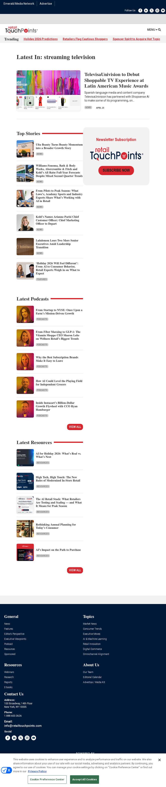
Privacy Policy (37, 771)
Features (42, 279)
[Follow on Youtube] (163, 10)
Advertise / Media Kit (94, 682)
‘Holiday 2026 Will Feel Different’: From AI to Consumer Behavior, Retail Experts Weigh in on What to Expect (58, 268)
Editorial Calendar (92, 677)
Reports (8, 682)
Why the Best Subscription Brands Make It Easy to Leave (57, 359)
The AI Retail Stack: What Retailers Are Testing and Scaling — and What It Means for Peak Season (59, 502)
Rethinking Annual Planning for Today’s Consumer (56, 526)
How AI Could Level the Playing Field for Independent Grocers (59, 382)
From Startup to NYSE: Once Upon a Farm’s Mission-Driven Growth (59, 311)
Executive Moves (91, 634)
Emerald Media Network (19, 3)
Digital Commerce (92, 649)
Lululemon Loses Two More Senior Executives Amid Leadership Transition (57, 243)
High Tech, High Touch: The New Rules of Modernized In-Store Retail (58, 479)
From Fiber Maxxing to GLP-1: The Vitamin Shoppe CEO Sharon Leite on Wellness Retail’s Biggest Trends (58, 335)
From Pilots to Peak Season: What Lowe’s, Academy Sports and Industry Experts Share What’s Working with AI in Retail (59, 195)
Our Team (88, 672)
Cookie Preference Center (47, 779)
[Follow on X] (152, 10)
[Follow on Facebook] (140, 10)
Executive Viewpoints (15, 639)
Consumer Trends (92, 629)
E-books (8, 687)
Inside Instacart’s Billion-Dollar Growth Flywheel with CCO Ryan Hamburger (57, 406)
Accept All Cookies (84, 779)
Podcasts (42, 319)
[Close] (159, 759)
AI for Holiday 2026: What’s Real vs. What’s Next (58, 455)
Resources (43, 463)
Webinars (9, 672)
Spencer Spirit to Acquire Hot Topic (136, 39)
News (88, 107)
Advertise (46, 3)
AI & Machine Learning (95, 639)
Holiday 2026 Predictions (41, 39)
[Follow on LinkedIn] (146, 10)
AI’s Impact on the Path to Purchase (58, 550)
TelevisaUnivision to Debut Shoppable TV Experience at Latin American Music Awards (116, 80)
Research (9, 677)
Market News (90, 624)
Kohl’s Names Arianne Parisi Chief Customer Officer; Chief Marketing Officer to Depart (57, 220)
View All (75, 426)
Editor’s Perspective (14, 634)
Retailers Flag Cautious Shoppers (85, 39)
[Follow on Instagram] (157, 10)
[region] (83, 770)
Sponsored (9, 654)
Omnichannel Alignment (96, 654)
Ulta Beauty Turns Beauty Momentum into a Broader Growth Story (59, 146)
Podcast (8, 644)
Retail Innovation (92, 644)
